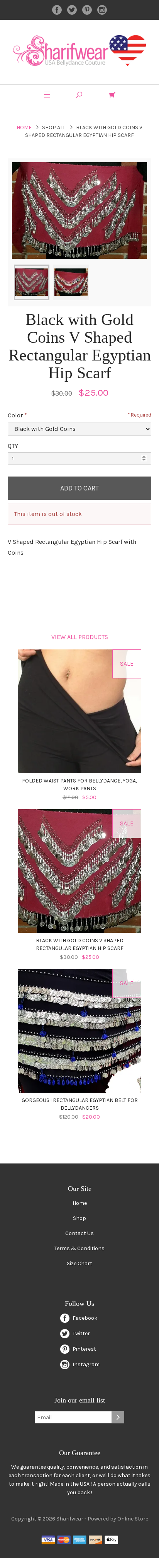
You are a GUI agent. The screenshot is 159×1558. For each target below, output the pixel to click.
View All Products (79, 637)
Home (24, 127)
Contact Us (79, 1233)
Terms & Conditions (79, 1248)
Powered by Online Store (118, 1518)
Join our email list (79, 1400)
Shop (79, 1218)
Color (15, 415)
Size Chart (79, 1263)
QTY (13, 445)
